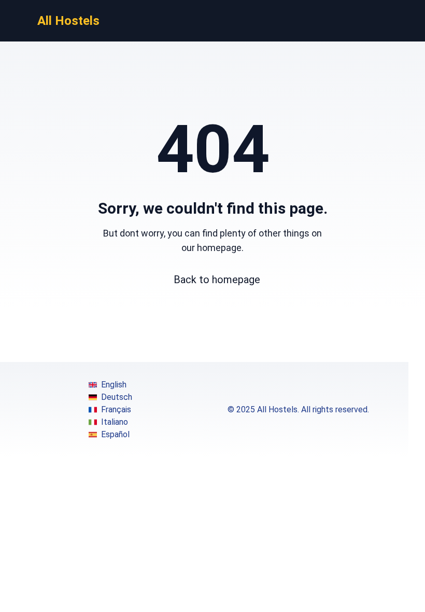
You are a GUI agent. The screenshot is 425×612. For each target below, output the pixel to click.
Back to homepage (217, 279)
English (113, 385)
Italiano (114, 422)
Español (115, 434)
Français (116, 409)
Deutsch (116, 397)
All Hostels (68, 20)
